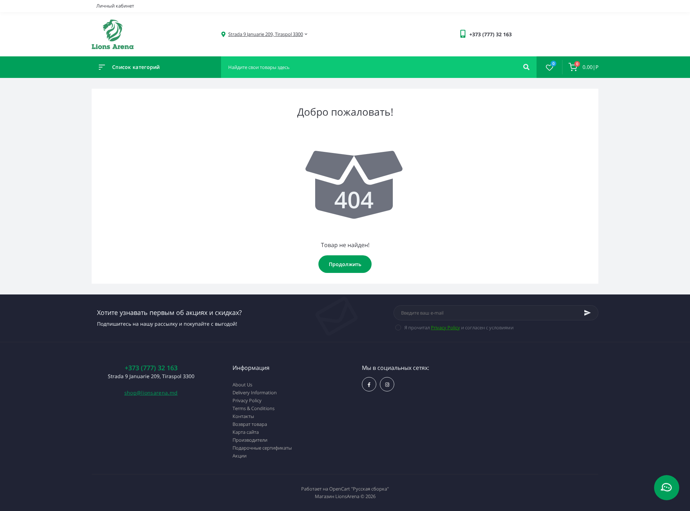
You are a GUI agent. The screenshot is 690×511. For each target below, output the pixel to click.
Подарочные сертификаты (262, 448)
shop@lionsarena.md (151, 392)
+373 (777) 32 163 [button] (151, 368)
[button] (265, 34)
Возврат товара (250, 424)
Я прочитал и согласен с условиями (459, 327)
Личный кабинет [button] (115, 6)
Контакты (243, 416)
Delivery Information (255, 392)
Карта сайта (246, 432)
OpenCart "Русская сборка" (359, 489)
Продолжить (345, 264)
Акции (240, 455)
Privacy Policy (445, 327)
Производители (250, 440)
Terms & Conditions (254, 408)
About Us (242, 384)
